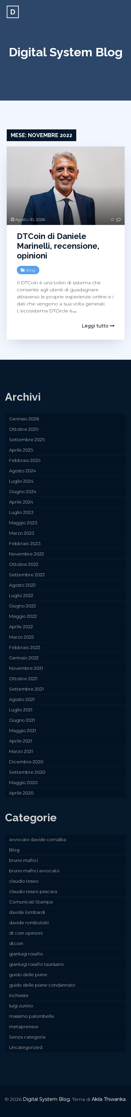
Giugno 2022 (22, 605)
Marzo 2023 (21, 533)
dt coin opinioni (26, 933)
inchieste (19, 995)
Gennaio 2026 (24, 418)
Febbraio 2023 (25, 543)
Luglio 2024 (21, 481)
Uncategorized (25, 1047)
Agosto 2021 (22, 699)
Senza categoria (27, 1037)
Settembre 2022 (27, 574)
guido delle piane (28, 974)
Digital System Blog (66, 52)
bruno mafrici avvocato (34, 870)
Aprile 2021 (20, 741)
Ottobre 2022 (23, 564)
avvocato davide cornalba (37, 839)
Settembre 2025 (27, 439)
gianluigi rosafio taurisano (36, 964)
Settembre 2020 (27, 772)
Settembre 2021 (26, 689)
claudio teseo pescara (33, 891)
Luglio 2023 (21, 512)
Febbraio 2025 (24, 460)
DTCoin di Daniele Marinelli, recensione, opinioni (58, 245)
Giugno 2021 (22, 720)
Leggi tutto (96, 326)
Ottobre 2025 (23, 429)
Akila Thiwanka (109, 1099)
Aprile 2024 (21, 502)
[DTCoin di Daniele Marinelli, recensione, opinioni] (66, 185)
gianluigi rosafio (26, 953)
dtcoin (16, 943)
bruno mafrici (23, 860)
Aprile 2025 (21, 450)
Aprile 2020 (21, 793)
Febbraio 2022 (24, 647)
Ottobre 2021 (23, 678)
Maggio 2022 (23, 616)
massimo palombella (31, 1016)
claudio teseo (24, 881)
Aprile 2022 (21, 626)
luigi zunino (21, 1005)
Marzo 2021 (21, 751)
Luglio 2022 (21, 595)
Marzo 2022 (21, 637)
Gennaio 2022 (24, 657)
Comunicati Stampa (31, 901)
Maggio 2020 (23, 782)
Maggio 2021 (22, 730)
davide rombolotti (29, 922)
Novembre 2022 (26, 553)
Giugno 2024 (22, 491)
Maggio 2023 (23, 522)
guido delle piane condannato (42, 985)
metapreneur (24, 1026)
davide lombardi (27, 912)
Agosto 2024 (22, 470)
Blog (30, 270)
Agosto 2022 (22, 585)
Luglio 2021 (20, 709)
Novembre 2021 (26, 668)
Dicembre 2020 (26, 761)
